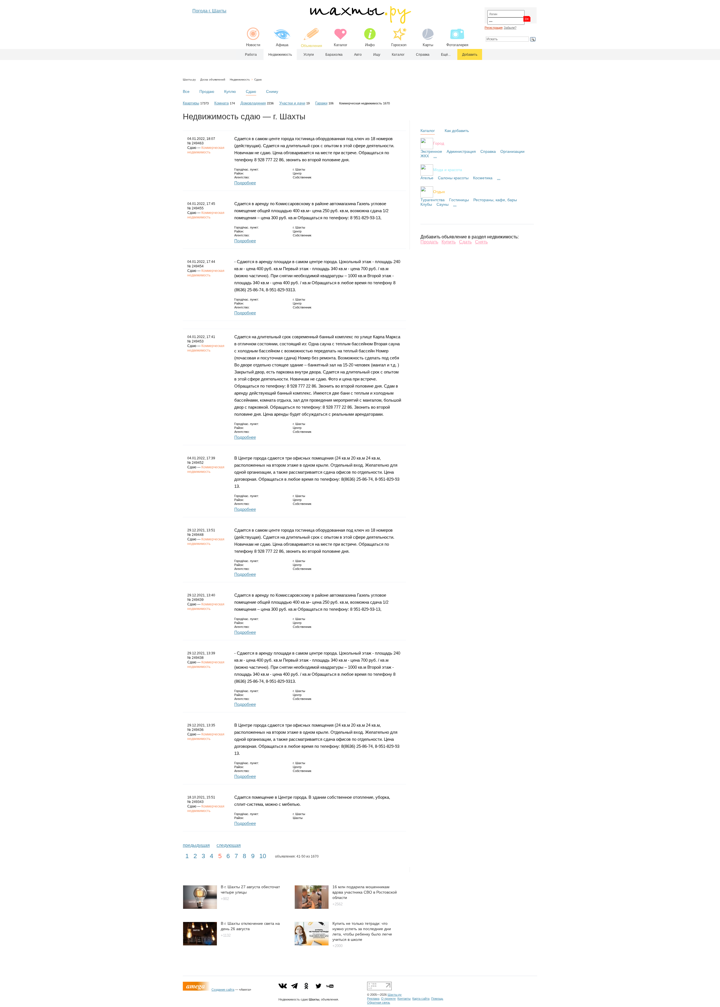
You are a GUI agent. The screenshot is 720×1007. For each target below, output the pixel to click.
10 (262, 856)
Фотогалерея (457, 45)
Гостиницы (459, 200)
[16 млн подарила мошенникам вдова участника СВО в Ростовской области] (311, 907)
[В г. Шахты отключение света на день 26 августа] (200, 944)
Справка (422, 55)
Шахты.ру (189, 79)
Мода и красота (447, 169)
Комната (221, 103)
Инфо (370, 45)
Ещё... (446, 55)
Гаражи (321, 103)
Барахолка (334, 55)
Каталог (340, 45)
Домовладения (253, 103)
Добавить (469, 55)
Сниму (272, 91)
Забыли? (510, 27)
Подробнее (245, 182)
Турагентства (432, 200)
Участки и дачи (292, 103)
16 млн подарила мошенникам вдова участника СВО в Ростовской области (364, 892)
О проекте (388, 998)
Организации (512, 151)
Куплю (230, 91)
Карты (428, 45)
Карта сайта (420, 998)
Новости (253, 45)
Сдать (465, 242)
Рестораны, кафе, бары (495, 200)
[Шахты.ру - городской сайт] (360, 22)
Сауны (442, 204)
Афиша (282, 45)
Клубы (426, 204)
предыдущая (196, 845)
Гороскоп (398, 45)
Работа (251, 55)
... (435, 156)
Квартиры (191, 103)
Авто (358, 55)
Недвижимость (280, 55)
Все (186, 91)
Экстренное (431, 151)
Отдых (439, 191)
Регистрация (494, 27)
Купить (449, 242)
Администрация (461, 151)
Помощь (437, 998)
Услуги (308, 55)
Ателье (426, 178)
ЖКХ (424, 156)
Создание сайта (223, 989)
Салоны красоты (453, 178)
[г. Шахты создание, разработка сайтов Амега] (197, 989)
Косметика (482, 178)
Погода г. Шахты (209, 10)
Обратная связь (378, 1002)
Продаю (206, 91)
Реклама (373, 998)
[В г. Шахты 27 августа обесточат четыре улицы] (200, 907)
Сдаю (258, 79)
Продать (429, 242)
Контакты (404, 998)
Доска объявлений (212, 79)
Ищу (376, 55)
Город (438, 143)
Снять (481, 242)
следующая (229, 845)
